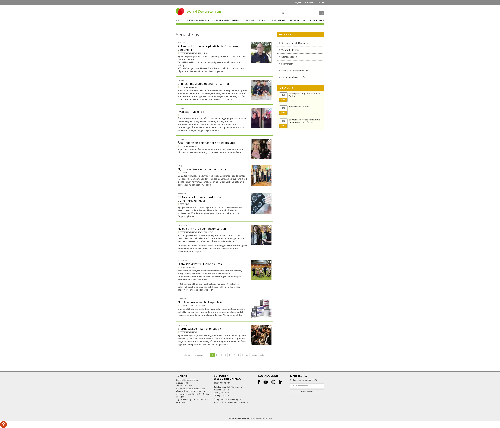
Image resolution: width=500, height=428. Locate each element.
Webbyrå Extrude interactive (261, 418)
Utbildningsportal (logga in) (294, 43)
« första (187, 355)
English (298, 2)
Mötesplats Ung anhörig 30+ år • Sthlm (305, 95)
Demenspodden (289, 56)
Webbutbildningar (290, 49)
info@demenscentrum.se (194, 388)
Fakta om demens (197, 20)
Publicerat (317, 20)
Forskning (278, 20)
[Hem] (199, 11)
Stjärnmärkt (287, 63)
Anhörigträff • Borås (299, 106)
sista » (262, 355)
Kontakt (309, 2)
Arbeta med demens (226, 20)
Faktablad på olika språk (293, 77)
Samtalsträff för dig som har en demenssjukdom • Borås (304, 121)
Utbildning (297, 20)
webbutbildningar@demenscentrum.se (231, 402)
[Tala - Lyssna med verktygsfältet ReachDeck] (3, 424)
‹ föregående (199, 355)
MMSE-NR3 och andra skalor (295, 70)
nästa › (254, 355)
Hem (178, 20)
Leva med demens (256, 20)
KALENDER (285, 87)
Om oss (320, 2)
